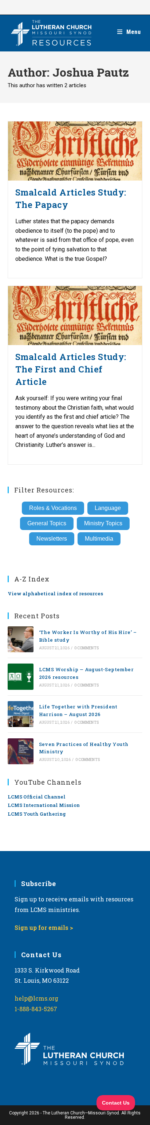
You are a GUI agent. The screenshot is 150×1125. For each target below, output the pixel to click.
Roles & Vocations (53, 508)
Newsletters (51, 539)
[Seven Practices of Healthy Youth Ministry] (20, 751)
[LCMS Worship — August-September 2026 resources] (20, 676)
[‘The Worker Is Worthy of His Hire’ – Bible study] (20, 639)
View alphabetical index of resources (55, 593)
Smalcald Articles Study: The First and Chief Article (70, 369)
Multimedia (99, 539)
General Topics (46, 523)
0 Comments (86, 648)
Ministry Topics (103, 523)
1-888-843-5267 (36, 1009)
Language (108, 508)
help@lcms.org (36, 998)
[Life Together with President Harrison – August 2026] (20, 714)
